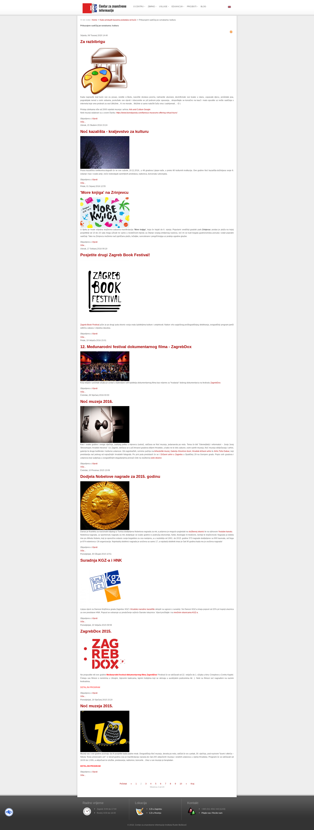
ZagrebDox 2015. (96, 631)
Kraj (192, 784)
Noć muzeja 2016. (96, 401)
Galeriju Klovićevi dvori (181, 451)
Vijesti (94, 118)
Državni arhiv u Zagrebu (172, 454)
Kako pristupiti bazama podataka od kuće (118, 20)
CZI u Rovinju (155, 813)
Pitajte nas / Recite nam (211, 813)
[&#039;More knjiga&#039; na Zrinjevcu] (104, 227)
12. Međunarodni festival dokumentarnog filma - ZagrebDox (136, 346)
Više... (83, 122)
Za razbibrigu (92, 41)
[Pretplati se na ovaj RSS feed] (231, 32)
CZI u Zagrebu (155, 809)
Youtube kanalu (225, 531)
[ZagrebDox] (104, 380)
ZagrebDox (215, 383)
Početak (123, 784)
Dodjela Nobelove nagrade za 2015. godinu (120, 476)
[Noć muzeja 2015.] (104, 751)
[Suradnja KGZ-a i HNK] (104, 607)
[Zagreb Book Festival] (104, 322)
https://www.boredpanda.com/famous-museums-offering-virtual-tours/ (146, 113)
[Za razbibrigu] (104, 95)
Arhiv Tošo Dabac (222, 451)
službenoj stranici (196, 531)
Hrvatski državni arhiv (201, 451)
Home (94, 20)
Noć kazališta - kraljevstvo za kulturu (114, 131)
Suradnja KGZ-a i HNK (101, 560)
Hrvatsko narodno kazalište (142, 609)
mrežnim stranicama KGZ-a (186, 612)
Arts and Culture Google (139, 109)
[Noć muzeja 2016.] (104, 442)
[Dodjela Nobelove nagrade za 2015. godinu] (104, 529)
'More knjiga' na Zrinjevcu (104, 192)
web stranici (156, 458)
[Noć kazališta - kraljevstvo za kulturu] (104, 168)
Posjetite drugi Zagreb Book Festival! (115, 255)
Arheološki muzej (162, 451)
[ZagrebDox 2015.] (104, 672)
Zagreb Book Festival (89, 325)
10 (181, 784)
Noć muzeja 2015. (96, 706)
